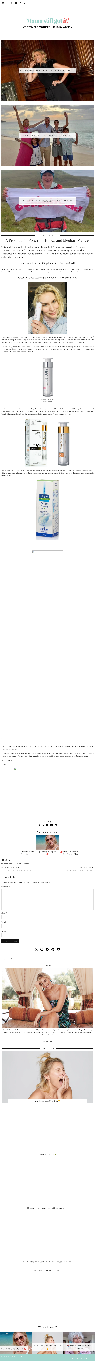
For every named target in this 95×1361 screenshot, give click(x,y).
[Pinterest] (11, 3)
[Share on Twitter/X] (6, 860)
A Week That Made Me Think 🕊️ (24, 852)
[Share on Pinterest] (9, 860)
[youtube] (58, 949)
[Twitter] (3, 3)
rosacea (33, 864)
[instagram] (41, 949)
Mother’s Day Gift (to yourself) (17, 869)
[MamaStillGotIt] (47, 18)
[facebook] (47, 949)
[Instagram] (7, 3)
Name (4, 913)
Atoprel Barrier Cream (84, 470)
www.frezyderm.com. (9, 749)
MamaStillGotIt (15, 1356)
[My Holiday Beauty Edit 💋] (47, 842)
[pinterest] (52, 949)
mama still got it (21, 864)
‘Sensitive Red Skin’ (27, 346)
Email (4, 922)
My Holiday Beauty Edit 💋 (47, 852)
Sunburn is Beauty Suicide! (79, 869)
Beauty (55, 235)
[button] (92, 3)
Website (4, 931)
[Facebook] (20, 3)
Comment (5, 886)
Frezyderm (80, 247)
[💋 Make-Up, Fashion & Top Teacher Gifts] (70, 842)
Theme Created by (82, 1358)
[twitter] (36, 949)
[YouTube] (16, 3)
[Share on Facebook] (3, 860)
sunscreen (25, 409)
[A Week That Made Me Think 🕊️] (24, 842)
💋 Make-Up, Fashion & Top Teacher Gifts (70, 852)
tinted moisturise (88, 346)
